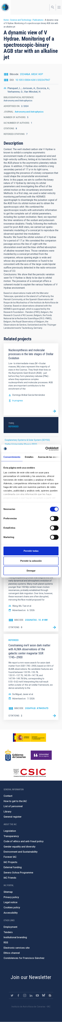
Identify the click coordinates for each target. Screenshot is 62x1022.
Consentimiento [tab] (11, 457)
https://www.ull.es (41, 755)
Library (7, 811)
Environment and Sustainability (20, 851)
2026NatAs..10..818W (36, 620)
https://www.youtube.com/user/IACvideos (37, 995)
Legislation (10, 830)
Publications (38, 20)
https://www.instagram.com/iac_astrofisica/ (25, 995)
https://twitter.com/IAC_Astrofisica (12, 995)
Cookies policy (12, 907)
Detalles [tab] (29, 457)
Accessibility (11, 912)
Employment (10, 927)
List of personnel (13, 806)
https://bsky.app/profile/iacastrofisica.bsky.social (43, 995)
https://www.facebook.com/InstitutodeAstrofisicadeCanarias (18, 995)
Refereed (13, 426)
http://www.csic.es (29, 773)
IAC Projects (10, 862)
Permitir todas (31, 551)
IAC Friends (10, 877)
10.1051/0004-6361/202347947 (32, 80)
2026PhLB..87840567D (36, 708)
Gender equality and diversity (19, 846)
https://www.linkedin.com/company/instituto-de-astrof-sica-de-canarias (31, 995)
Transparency (11, 836)
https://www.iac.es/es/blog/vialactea (50, 995)
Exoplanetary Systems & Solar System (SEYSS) (27, 440)
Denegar (31, 570)
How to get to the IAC (15, 801)
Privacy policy (11, 897)
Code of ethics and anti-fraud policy (23, 841)
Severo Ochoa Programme (18, 872)
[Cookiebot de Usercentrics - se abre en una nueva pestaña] (45, 449)
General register (13, 816)
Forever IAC (10, 856)
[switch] (54, 518)
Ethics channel (12, 952)
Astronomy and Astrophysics (29, 112)
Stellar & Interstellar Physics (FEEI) (21, 444)
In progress (17, 400)
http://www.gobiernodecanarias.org (15, 755)
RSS (6, 942)
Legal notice (10, 902)
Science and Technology (20, 20)
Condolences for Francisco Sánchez (24, 958)
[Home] (5, 7)
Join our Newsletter (31, 977)
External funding (13, 867)
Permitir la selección (31, 561)
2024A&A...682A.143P (31, 74)
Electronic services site (16, 947)
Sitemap (8, 891)
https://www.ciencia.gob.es (29, 737)
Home (6, 20)
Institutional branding (15, 937)
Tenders (8, 932)
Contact (8, 795)
